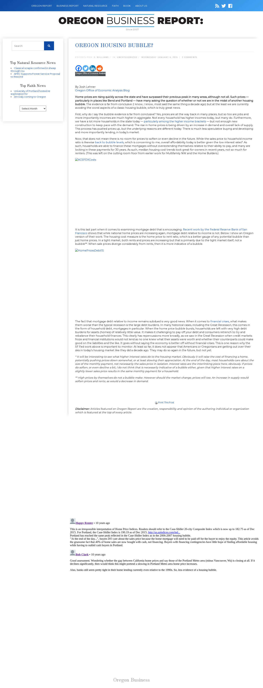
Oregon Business (131, 680)
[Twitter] (85, 68)
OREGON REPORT (41, 5)
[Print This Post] (156, 402)
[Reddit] (99, 68)
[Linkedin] (92, 68)
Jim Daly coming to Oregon (30, 96)
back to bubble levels (109, 142)
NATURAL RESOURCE (95, 5)
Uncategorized (127, 57)
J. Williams (101, 57)
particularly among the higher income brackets (175, 121)
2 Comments (189, 57)
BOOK (127, 5)
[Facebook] (79, 68)
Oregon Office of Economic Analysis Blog (102, 90)
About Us (141, 5)
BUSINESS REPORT (68, 5)
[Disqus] (164, 466)
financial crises (219, 321)
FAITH (115, 5)
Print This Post (166, 402)
